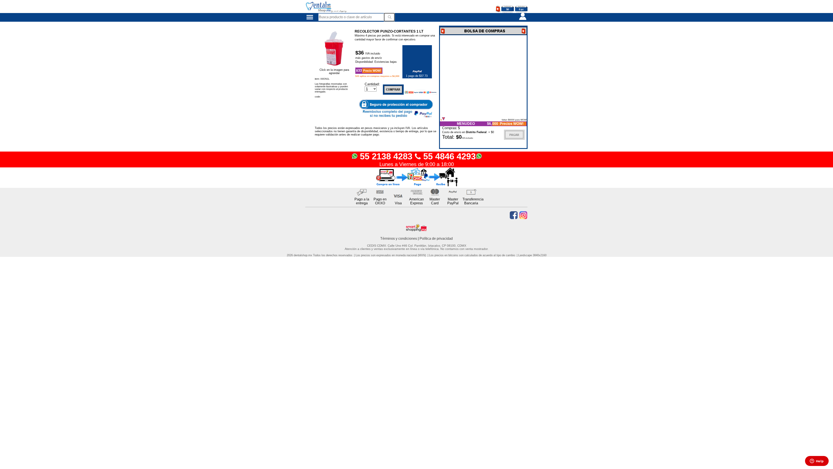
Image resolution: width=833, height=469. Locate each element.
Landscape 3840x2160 (532, 255)
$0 (507, 9)
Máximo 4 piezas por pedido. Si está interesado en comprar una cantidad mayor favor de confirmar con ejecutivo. (395, 37)
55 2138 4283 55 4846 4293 (416, 156)
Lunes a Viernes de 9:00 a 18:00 (416, 164)
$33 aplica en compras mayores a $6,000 (377, 76)
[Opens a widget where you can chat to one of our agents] (817, 461)
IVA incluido (372, 53)
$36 (360, 53)
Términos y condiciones (398, 238)
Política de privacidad (436, 238)
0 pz (521, 9)
